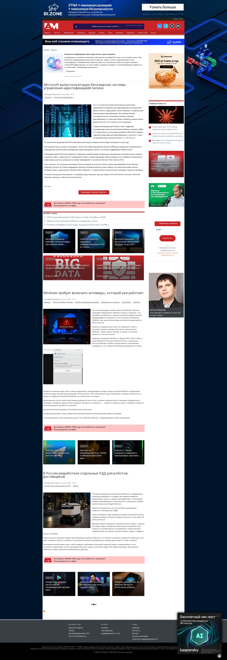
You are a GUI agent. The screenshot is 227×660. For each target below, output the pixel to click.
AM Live (57, 33)
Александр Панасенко (52, 94)
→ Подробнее (69, 71)
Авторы (135, 633)
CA (123, 138)
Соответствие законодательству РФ (57, 486)
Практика (92, 33)
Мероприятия (68, 33)
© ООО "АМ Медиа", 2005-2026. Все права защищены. (113, 652)
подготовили (115, 508)
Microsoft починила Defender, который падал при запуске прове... (58, 242)
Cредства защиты (75, 628)
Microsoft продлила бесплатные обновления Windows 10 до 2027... (127, 242)
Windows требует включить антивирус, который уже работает (93, 293)
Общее (75, 486)
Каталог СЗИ (142, 33)
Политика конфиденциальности (145, 639)
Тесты (110, 33)
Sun (133, 138)
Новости (47, 33)
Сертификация (107, 630)
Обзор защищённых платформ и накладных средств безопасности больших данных (67, 266)
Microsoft (48, 97)
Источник (47, 186)
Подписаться (167, 238)
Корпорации (126, 302)
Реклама (104, 628)
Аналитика (81, 33)
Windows (47, 302)
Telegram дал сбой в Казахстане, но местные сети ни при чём (57, 453)
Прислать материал (140, 636)
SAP (127, 138)
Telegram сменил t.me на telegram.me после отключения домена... (127, 584)
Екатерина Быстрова (51, 299)
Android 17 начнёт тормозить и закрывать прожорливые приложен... (127, 453)
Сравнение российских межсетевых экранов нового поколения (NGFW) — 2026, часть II (119, 266)
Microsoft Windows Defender (63, 302)
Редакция (136, 628)
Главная (46, 50)
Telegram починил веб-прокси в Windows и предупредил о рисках (72, 221)
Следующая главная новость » (94, 192)
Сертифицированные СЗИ (78, 633)
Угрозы (71, 630)
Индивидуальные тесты (110, 633)
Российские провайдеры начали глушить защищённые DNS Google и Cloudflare (78, 225)
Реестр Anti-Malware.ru (77, 636)
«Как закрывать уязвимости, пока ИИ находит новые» (165, 312)
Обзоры (101, 33)
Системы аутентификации (63, 97)
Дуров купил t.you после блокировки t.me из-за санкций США (92, 584)
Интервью (119, 33)
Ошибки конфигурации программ (87, 302)
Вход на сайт (178, 19)
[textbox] (168, 223)
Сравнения (130, 33)
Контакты (136, 630)
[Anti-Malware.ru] (51, 26)
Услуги (153, 33)
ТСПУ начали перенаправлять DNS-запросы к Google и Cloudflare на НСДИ (76, 217)
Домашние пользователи (111, 302)
